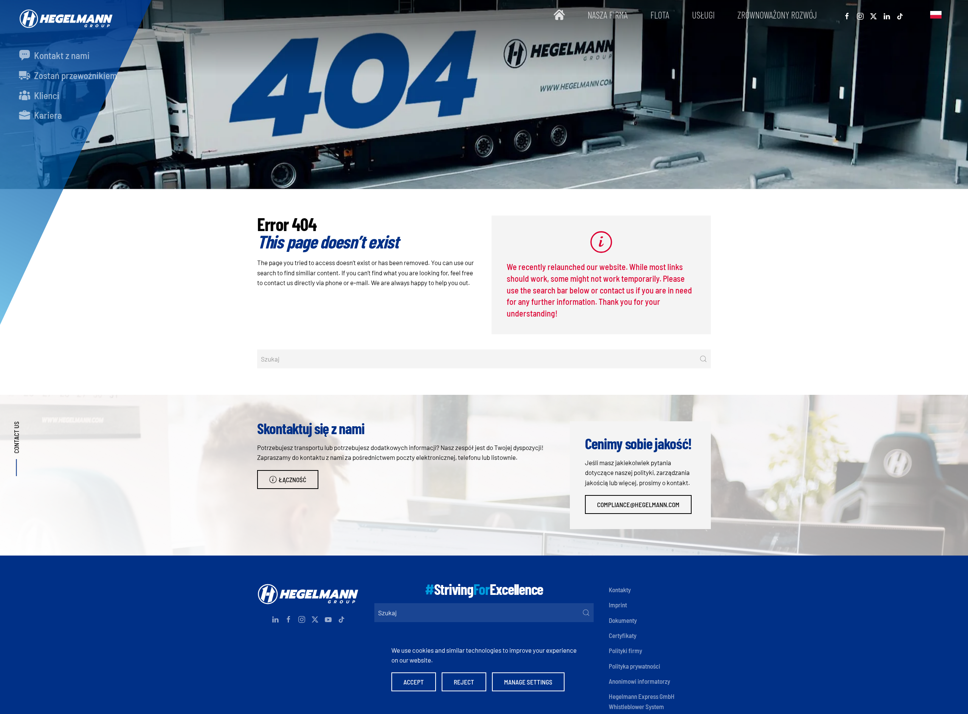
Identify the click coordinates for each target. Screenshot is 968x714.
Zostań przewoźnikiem (74, 75)
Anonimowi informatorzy (639, 681)
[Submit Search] (703, 358)
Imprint (618, 604)
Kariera (47, 115)
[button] (936, 15)
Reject (464, 682)
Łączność (292, 479)
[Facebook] (847, 14)
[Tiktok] (900, 14)
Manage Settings (528, 682)
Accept (413, 682)
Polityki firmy (625, 650)
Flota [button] (659, 14)
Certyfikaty (622, 635)
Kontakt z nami (61, 55)
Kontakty (620, 589)
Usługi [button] (703, 14)
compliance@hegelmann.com (638, 504)
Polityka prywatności (634, 666)
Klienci (45, 95)
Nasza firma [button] (608, 14)
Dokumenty (623, 620)
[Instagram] (860, 14)
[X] (873, 14)
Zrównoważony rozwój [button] (777, 14)
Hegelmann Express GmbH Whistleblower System (642, 701)
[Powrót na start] (64, 15)
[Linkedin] (886, 14)
